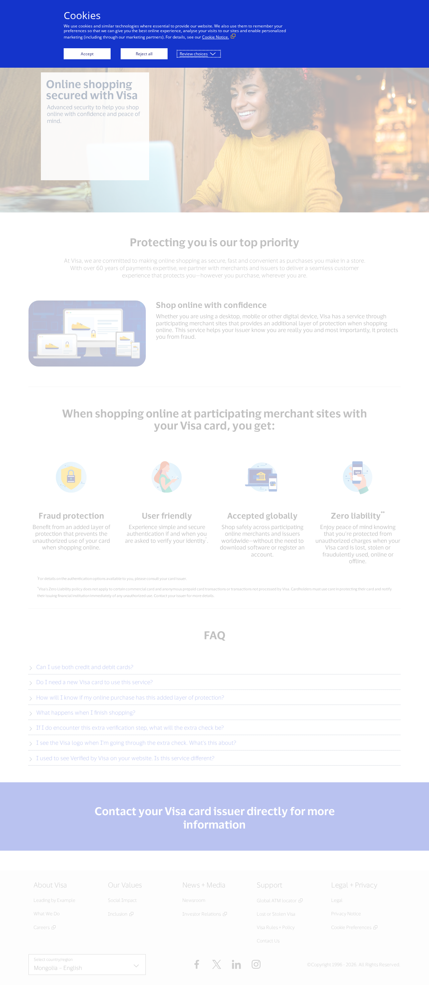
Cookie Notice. (215, 37)
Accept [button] (87, 54)
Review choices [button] (194, 54)
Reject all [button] (144, 54)
